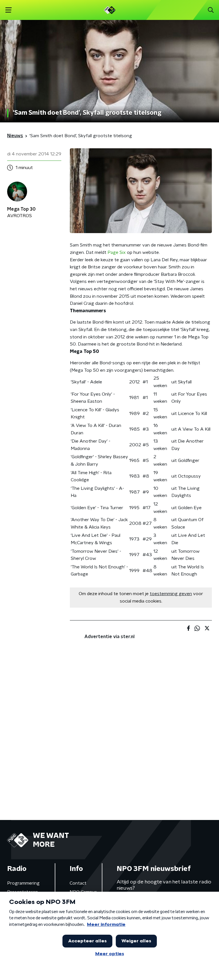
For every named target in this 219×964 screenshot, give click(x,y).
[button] (8, 10)
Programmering (23, 883)
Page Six (117, 252)
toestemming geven (171, 593)
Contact (78, 883)
